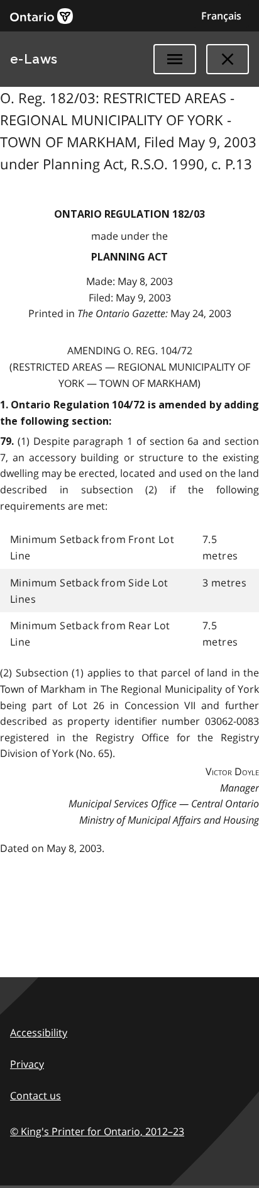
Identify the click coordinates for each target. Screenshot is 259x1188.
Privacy (27, 1064)
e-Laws (34, 59)
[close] (227, 59)
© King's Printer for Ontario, (97, 1131)
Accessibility (38, 1033)
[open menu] (174, 59)
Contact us (35, 1095)
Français (221, 16)
